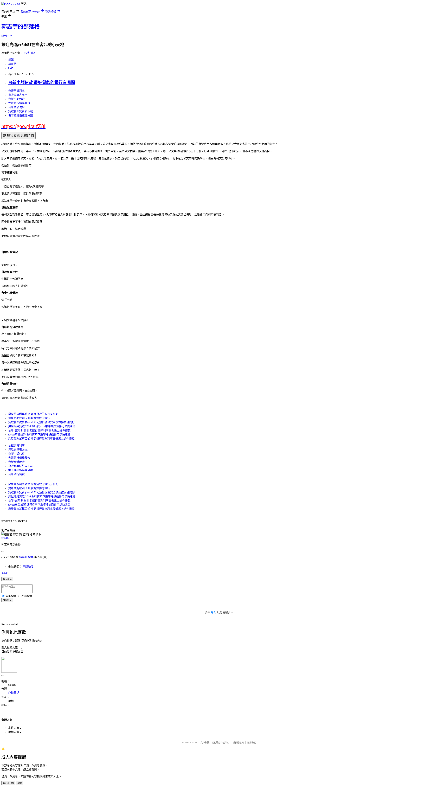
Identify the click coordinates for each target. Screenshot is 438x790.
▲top (4, 572)
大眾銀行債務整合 (19, 103)
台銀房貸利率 (16, 90)
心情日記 (29, 53)
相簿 (11, 59)
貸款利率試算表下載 (20, 111)
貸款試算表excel (18, 94)
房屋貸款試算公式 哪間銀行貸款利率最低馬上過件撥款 (41, 438)
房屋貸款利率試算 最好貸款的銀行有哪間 (33, 414)
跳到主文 (6, 36)
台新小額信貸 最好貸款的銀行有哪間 (41, 82)
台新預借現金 (16, 107)
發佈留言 (7, 600)
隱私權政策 (238, 742)
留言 (31, 557)
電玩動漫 (28, 566)
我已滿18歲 (8, 783)
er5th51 (5, 537)
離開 (19, 783)
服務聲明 (251, 742)
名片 (11, 68)
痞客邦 (23, 557)
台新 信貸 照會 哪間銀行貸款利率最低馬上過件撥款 (39, 430)
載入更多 (7, 579)
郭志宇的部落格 (20, 26)
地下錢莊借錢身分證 (20, 115)
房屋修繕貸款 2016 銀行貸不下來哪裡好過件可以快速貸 (41, 426)
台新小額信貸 (16, 99)
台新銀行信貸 (16, 474)
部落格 (12, 63)
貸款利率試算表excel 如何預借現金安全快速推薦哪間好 (41, 422)
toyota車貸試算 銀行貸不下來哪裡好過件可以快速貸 (39, 434)
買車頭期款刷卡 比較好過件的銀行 (29, 418)
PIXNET (193, 742)
